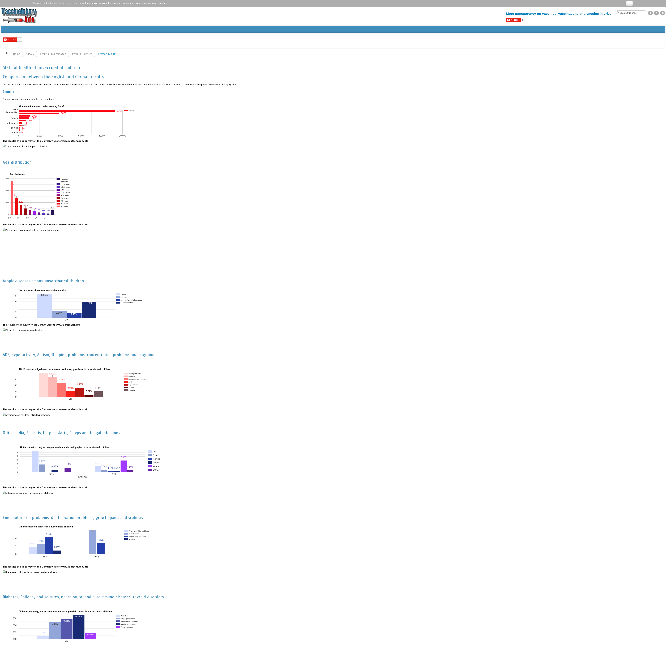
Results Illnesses (82, 54)
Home (16, 54)
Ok (629, 3)
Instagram (662, 12)
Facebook (650, 12)
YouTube (656, 12)
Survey (30, 54)
